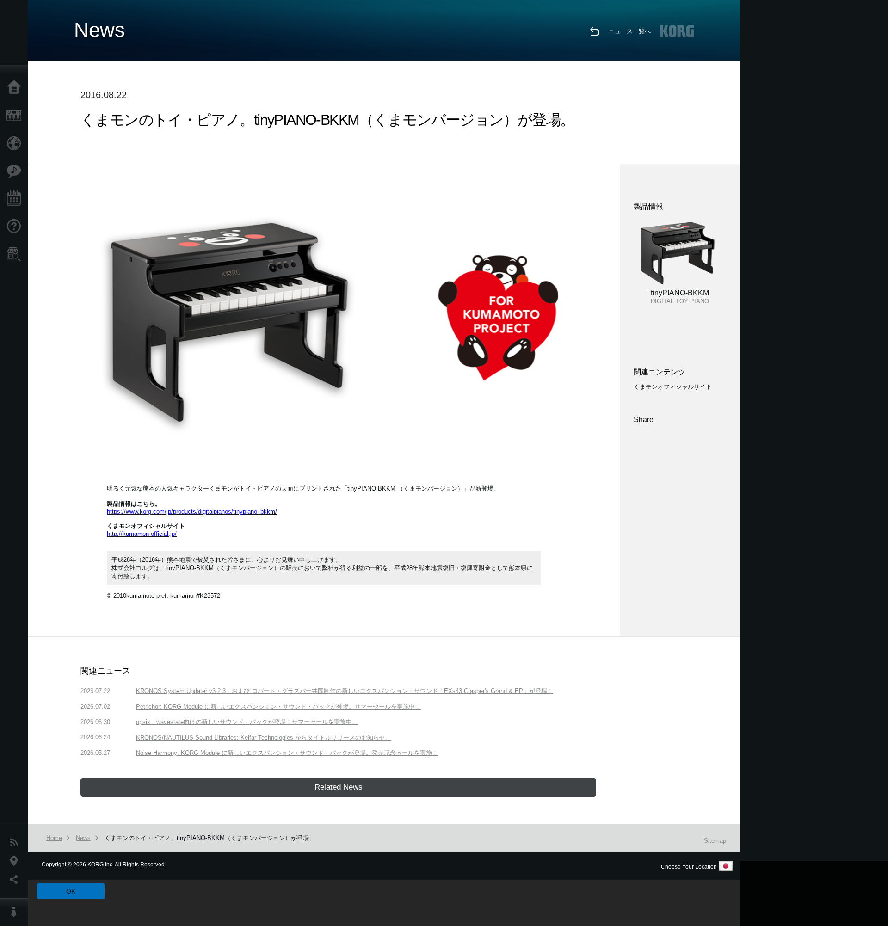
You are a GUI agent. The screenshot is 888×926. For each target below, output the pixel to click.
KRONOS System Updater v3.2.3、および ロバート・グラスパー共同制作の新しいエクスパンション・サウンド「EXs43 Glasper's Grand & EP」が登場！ (344, 690)
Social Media (16, 880)
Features (16, 171)
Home (16, 88)
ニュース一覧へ (630, 31)
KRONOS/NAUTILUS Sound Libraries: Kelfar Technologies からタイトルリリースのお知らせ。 (263, 737)
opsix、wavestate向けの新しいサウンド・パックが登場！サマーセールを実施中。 (247, 721)
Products (16, 115)
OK (70, 891)
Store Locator (16, 254)
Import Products (16, 143)
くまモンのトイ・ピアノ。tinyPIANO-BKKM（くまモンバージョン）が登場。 (210, 837)
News (16, 843)
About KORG (16, 912)
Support (16, 226)
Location (16, 861)
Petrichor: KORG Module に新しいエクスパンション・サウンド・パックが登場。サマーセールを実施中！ (278, 706)
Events (16, 199)
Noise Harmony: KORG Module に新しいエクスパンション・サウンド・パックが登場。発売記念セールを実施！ (287, 752)
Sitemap (715, 840)
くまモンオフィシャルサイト (673, 386)
